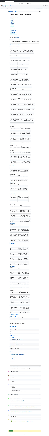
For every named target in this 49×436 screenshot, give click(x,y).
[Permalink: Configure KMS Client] (9, 326)
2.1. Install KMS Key (12, 28)
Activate (11, 31)
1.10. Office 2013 (12, 266)
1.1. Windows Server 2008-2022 (14, 17)
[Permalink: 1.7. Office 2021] (9, 203)
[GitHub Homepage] (10, 434)
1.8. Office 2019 (12, 24)
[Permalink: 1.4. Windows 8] (9, 165)
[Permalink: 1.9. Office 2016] (9, 243)
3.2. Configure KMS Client (14, 342)
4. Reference (12, 351)
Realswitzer (12, 394)
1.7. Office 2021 (12, 23)
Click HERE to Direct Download (17, 402)
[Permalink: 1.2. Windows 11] (9, 124)
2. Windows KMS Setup (14, 314)
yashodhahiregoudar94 (13, 419)
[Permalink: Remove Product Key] (9, 321)
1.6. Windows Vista (12, 22)
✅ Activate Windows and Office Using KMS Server (22, 421)
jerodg (3, 5)
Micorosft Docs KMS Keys (14, 355)
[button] (42, 8)
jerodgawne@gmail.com (18, 37)
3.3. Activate (12, 346)
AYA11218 (12, 375)
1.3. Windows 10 (12, 19)
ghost (11, 366)
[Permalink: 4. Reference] (9, 351)
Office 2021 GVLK (13, 359)
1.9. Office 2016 (12, 25)
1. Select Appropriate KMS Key (15, 44)
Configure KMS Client (13, 30)
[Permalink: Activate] (9, 331)
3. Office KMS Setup (12, 32)
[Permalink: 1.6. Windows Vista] (9, 193)
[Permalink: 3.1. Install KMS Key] (9, 337)
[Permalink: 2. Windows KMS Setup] (9, 314)
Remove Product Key (12, 29)
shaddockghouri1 (13, 398)
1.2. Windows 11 (12, 18)
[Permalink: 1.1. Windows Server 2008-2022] (9, 46)
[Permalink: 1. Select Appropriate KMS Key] (9, 44)
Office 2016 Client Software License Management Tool (17, 354)
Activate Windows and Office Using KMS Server (21, 411)
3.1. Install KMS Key (12, 33)
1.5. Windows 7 (12, 21)
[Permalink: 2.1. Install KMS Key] (9, 316)
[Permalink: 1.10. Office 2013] (9, 266)
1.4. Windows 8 (12, 20)
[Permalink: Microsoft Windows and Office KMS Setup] (9, 14)
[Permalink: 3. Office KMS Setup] (9, 335)
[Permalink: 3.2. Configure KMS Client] (9, 342)
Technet (12, 358)
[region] (24, 187)
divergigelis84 (12, 384)
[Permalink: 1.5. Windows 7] (9, 182)
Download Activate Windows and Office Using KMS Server (24, 407)
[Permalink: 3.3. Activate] (9, 346)
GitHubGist (12, 39)
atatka (11, 371)
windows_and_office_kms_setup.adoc (11, 5)
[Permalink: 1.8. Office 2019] (9, 223)
